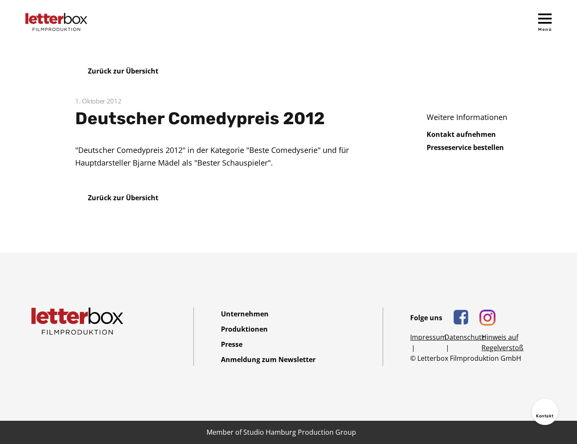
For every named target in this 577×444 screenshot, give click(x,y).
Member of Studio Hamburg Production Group (281, 432)
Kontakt (545, 416)
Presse (231, 344)
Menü (545, 29)
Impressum (428, 337)
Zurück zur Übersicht (123, 71)
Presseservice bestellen (465, 147)
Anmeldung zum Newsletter (268, 359)
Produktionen (244, 329)
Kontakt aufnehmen (461, 134)
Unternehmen (245, 314)
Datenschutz (464, 337)
